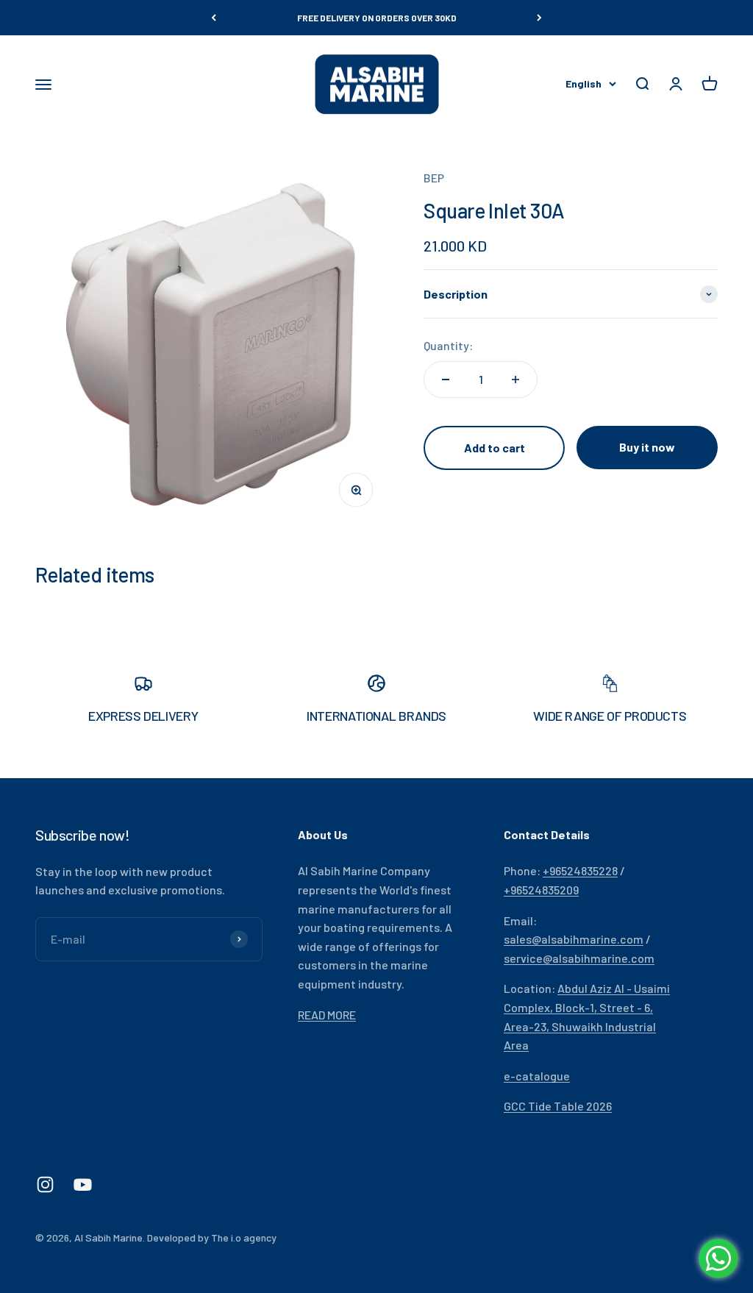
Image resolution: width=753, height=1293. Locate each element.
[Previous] (213, 17)
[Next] (539, 17)
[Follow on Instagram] (45, 1184)
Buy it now (647, 447)
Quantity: (448, 345)
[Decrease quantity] (445, 379)
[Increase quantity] (515, 379)
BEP (434, 178)
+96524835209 (541, 890)
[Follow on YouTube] (83, 1184)
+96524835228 (580, 870)
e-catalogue (537, 1076)
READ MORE (327, 1015)
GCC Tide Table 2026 (558, 1106)
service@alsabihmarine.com (579, 958)
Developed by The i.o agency (211, 1237)
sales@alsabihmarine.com (573, 939)
